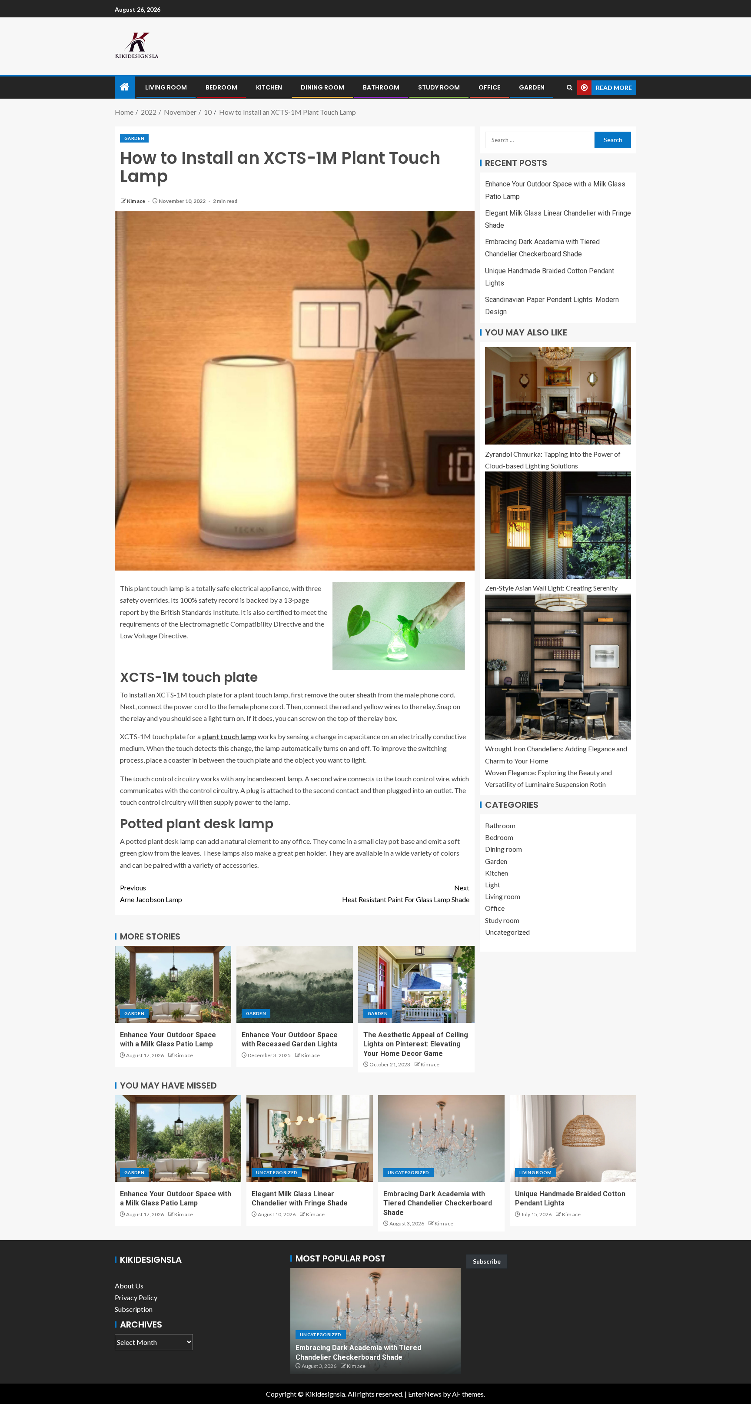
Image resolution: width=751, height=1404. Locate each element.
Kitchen (269, 87)
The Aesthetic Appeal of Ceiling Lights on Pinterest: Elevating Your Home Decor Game (415, 1044)
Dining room (322, 87)
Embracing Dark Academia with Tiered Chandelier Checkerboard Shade (437, 1203)
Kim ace (136, 201)
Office (489, 87)
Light (492, 884)
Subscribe (487, 1261)
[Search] (569, 87)
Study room (439, 87)
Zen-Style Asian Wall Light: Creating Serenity (551, 588)
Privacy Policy (136, 1297)
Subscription (134, 1309)
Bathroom (381, 87)
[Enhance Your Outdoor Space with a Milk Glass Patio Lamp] (173, 984)
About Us (129, 1285)
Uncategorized (507, 932)
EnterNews (425, 1394)
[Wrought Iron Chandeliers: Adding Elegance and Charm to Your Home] (558, 667)
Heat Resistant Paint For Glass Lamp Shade (405, 893)
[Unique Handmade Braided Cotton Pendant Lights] (573, 1138)
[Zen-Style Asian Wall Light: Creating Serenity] (558, 525)
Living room (166, 87)
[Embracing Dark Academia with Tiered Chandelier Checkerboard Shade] (441, 1138)
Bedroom (221, 87)
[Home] (125, 87)
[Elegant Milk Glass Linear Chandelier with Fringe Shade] (309, 1138)
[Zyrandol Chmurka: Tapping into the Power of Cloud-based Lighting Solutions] (558, 396)
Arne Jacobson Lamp (151, 893)
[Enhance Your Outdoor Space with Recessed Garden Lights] (294, 984)
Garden (532, 87)
